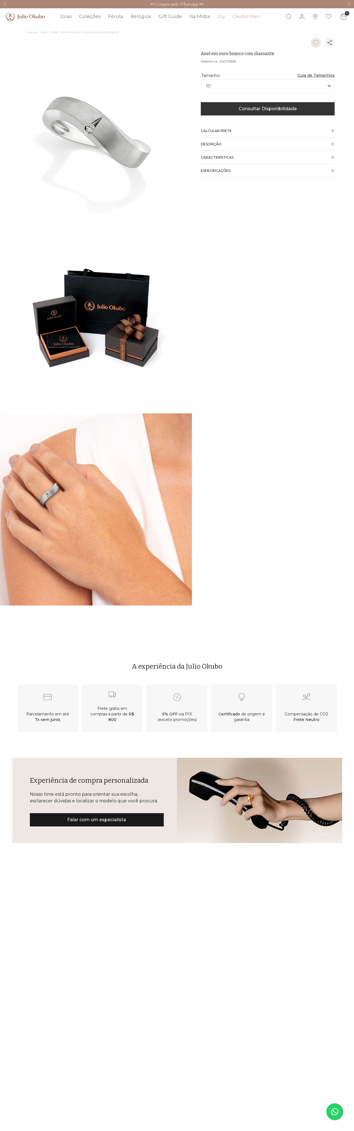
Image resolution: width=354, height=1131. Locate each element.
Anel (54, 32)
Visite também (335, 32)
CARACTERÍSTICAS (217, 157)
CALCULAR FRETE (216, 131)
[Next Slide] (349, 4)
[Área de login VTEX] (302, 16)
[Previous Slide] (5, 4)
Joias (43, 32)
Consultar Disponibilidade (268, 108)
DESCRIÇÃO (211, 144)
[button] (316, 71)
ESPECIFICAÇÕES (215, 171)
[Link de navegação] (25, 16)
